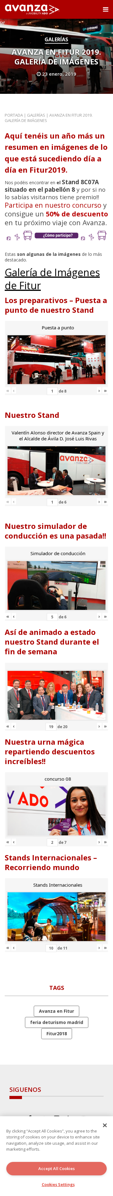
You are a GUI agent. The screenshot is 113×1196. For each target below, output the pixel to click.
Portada (14, 115)
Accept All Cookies (56, 1168)
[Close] (105, 1125)
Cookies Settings (58, 1184)
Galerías (56, 39)
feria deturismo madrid (56, 1022)
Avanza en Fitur (56, 1011)
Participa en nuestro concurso (53, 205)
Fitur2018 (56, 1033)
